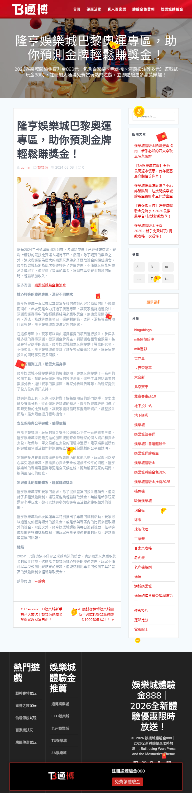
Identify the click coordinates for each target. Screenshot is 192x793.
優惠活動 (94, 9)
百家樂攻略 (143, 548)
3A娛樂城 (140, 267)
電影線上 (141, 629)
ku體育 (39, 581)
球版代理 (141, 529)
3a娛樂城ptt (155, 267)
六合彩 (139, 377)
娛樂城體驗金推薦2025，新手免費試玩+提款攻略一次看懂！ (153, 231)
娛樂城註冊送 (144, 434)
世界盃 (139, 358)
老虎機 (139, 558)
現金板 (139, 510)
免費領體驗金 (127, 781)
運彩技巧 (141, 610)
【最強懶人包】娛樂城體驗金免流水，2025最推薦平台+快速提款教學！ (153, 211)
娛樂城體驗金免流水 (50, 285)
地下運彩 (141, 415)
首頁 (77, 9)
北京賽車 (141, 387)
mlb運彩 (169, 267)
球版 (137, 520)
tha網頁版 (169, 279)
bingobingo (143, 330)
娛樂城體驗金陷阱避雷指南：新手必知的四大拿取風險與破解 (153, 151)
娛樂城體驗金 (172, 9)
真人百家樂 (117, 9)
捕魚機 (139, 491)
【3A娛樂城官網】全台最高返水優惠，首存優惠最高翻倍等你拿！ (153, 171)
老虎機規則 (143, 567)
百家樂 (139, 539)
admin (25, 167)
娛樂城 (43, 167)
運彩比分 (141, 620)
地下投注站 (143, 406)
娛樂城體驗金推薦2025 (152, 482)
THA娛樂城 (155, 279)
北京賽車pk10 (145, 396)
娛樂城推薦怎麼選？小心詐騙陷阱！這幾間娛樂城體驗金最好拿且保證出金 (153, 191)
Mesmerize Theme (160, 754)
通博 (137, 577)
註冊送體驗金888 (128, 770)
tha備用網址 (140, 279)
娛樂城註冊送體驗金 (150, 444)
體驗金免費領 (143, 9)
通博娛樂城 (143, 586)
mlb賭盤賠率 (144, 339)
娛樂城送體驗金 (146, 453)
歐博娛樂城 (143, 501)
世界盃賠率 (143, 368)
